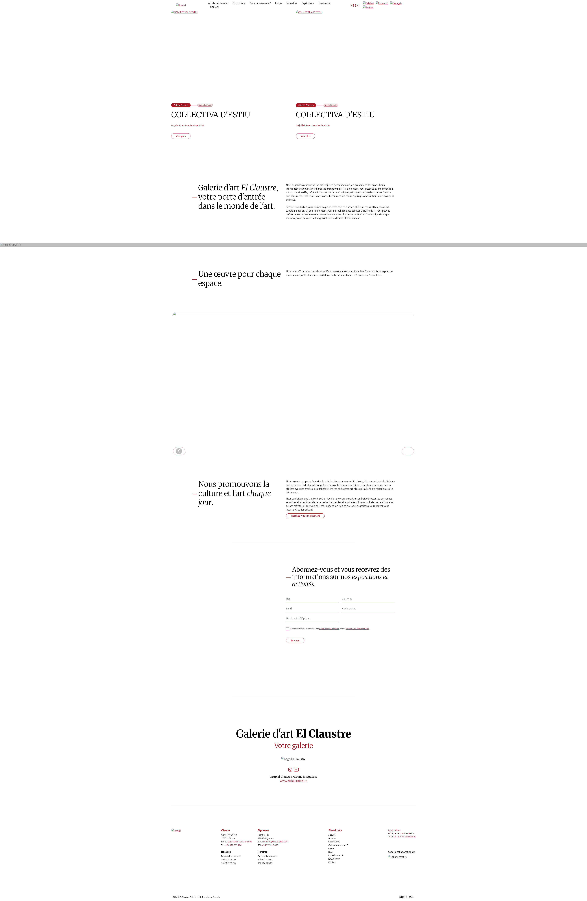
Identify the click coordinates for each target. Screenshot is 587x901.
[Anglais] (368, 7)
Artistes (332, 838)
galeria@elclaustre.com (240, 841)
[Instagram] (352, 5)
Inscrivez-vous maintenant (305, 515)
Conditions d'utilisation (329, 629)
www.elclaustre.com (293, 781)
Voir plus (181, 136)
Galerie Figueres (306, 105)
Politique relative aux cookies (402, 836)
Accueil (332, 834)
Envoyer (295, 640)
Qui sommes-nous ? (260, 3)
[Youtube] (357, 5)
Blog (330, 852)
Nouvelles (291, 3)
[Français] (396, 3)
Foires (278, 3)
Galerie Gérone (181, 105)
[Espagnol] (382, 3)
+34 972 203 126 (233, 845)
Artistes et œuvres (218, 3)
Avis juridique (394, 830)
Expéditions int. (336, 855)
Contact (214, 7)
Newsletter (325, 3)
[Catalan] (368, 3)
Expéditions (308, 3)
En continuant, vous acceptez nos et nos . (330, 629)
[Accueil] (181, 5)
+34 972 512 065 (270, 845)
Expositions (239, 3)
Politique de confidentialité (357, 629)
